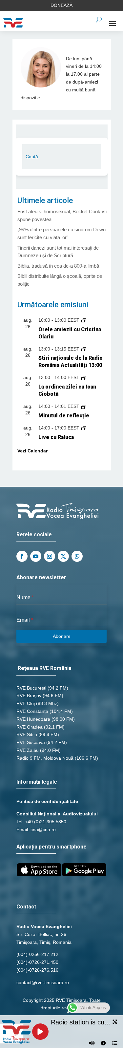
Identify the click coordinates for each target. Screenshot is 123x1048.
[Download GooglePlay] (84, 874)
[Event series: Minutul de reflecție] (83, 406)
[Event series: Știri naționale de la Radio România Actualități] (83, 349)
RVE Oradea (29, 727)
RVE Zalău (27, 750)
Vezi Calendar (32, 450)
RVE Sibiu (26, 734)
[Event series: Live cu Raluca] (83, 427)
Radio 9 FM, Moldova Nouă (44, 758)
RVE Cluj (25, 703)
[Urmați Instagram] (49, 556)
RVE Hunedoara (33, 719)
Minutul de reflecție (63, 415)
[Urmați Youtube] (35, 556)
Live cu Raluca (56, 437)
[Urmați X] (63, 556)
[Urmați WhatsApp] (77, 556)
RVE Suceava (30, 742)
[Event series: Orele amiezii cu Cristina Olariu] (83, 320)
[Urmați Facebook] (22, 556)
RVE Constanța (32, 711)
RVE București (31, 688)
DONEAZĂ (61, 5)
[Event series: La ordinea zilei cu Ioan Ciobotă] (83, 377)
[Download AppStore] (39, 874)
